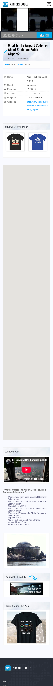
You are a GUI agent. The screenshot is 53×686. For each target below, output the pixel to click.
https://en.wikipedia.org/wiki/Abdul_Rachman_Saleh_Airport (38, 106)
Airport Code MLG (16, 518)
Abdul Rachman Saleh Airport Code (24, 520)
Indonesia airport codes (18, 525)
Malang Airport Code (17, 522)
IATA (7, 65)
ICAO (20, 65)
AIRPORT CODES (18, 4)
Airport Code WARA (17, 506)
